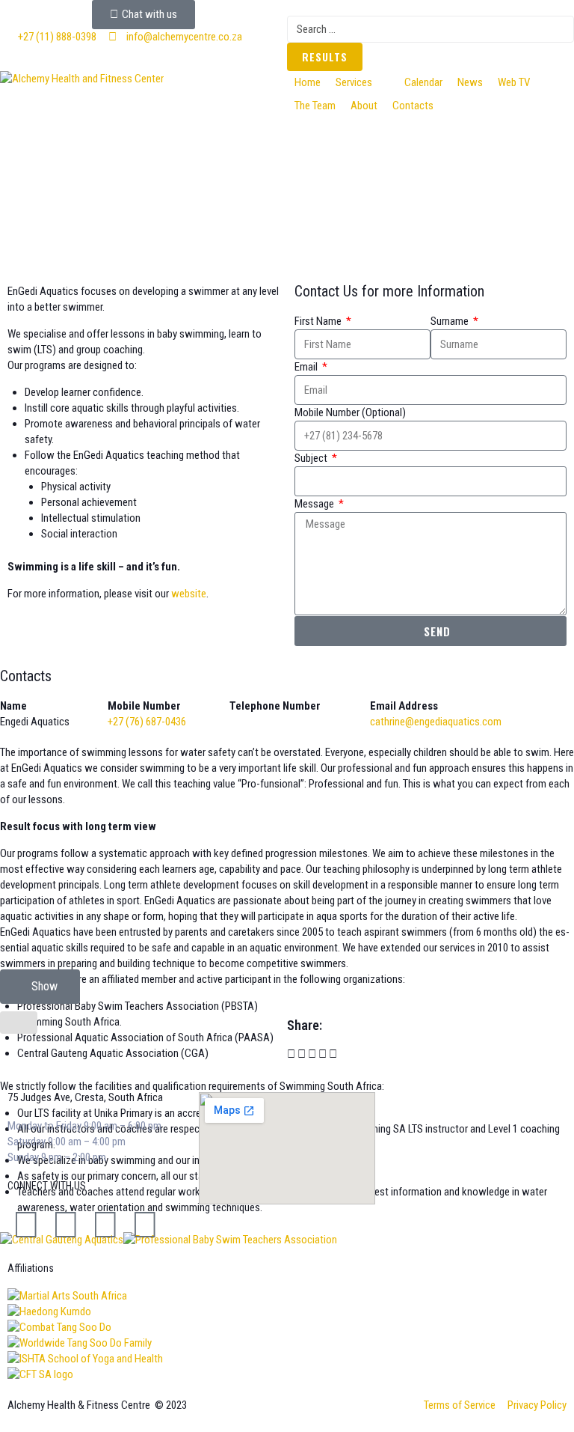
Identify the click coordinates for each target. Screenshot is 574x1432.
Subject (312, 458)
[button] (362, 82)
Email (307, 367)
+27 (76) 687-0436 (147, 721)
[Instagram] (105, 1224)
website (188, 593)
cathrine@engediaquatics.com (436, 721)
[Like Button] (18, 1022)
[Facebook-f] (26, 1224)
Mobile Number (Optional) (350, 412)
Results (325, 56)
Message (315, 504)
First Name (319, 321)
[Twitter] (65, 1224)
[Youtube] (145, 1224)
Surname (450, 321)
